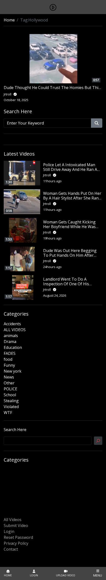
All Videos (12, 519)
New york (12, 371)
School (10, 395)
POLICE (10, 389)
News (9, 377)
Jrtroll (47, 175)
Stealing (11, 400)
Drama (10, 341)
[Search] (98, 440)
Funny (9, 365)
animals (11, 335)
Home (9, 20)
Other (9, 383)
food (8, 359)
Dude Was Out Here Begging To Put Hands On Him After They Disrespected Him (70, 255)
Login (9, 531)
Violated (11, 406)
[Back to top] (15, 550)
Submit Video (16, 525)
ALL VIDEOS (15, 329)
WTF (8, 412)
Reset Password (18, 537)
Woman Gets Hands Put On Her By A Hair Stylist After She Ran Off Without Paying (72, 198)
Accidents (12, 323)
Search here (15, 429)
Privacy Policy (16, 543)
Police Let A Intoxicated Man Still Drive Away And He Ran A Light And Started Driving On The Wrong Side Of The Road (70, 172)
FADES (10, 353)
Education (13, 347)
